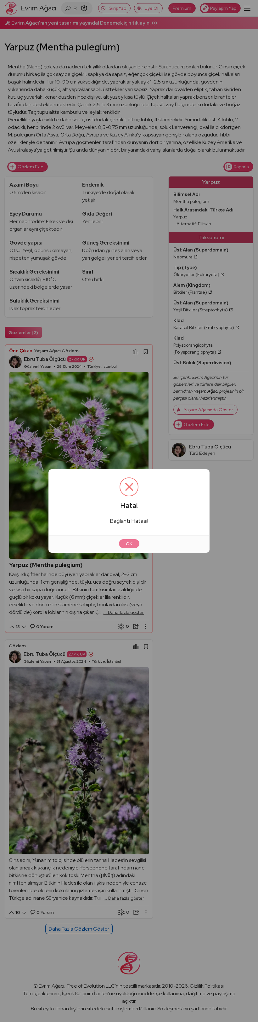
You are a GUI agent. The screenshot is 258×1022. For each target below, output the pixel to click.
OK (129, 543)
